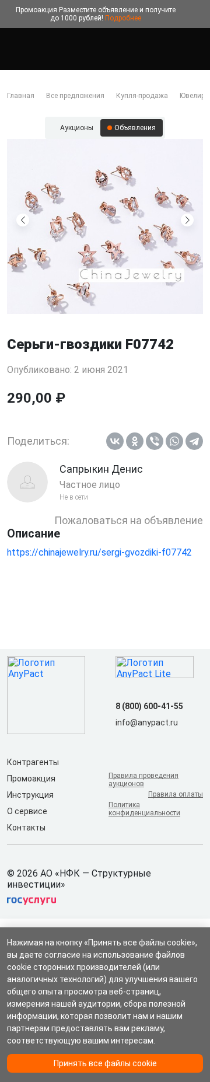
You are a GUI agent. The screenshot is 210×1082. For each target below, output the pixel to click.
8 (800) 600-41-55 (149, 706)
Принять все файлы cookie (105, 1063)
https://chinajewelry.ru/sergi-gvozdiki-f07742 (99, 552)
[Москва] (196, 49)
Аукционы (76, 128)
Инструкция (30, 795)
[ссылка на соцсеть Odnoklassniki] (141, 741)
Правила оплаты (175, 794)
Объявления (135, 128)
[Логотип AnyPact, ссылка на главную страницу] (58, 49)
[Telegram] (194, 441)
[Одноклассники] (135, 441)
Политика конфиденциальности (144, 809)
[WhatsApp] (174, 441)
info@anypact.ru (147, 722)
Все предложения (75, 96)
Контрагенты (33, 762)
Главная (20, 96)
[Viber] (154, 441)
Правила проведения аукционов (143, 780)
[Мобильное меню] (14, 49)
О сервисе (27, 811)
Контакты (26, 827)
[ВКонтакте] (115, 441)
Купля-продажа (142, 96)
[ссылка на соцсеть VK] (123, 741)
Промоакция (31, 778)
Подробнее (123, 18)
